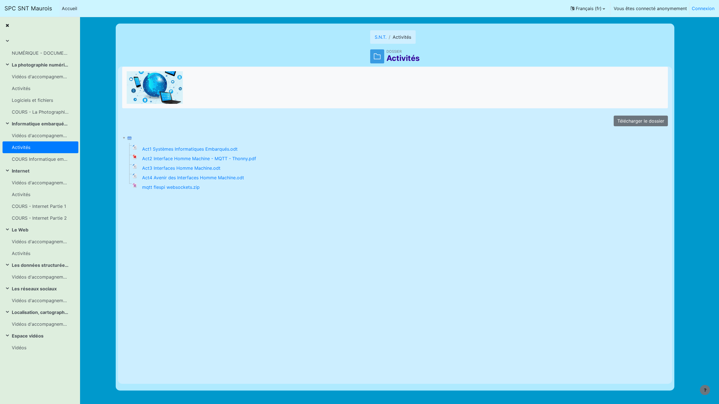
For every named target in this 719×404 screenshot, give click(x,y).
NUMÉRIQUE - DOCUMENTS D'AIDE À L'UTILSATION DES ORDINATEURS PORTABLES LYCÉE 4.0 (40, 53)
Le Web (20, 230)
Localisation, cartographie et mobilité (40, 312)
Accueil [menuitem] (69, 8)
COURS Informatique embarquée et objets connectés (40, 159)
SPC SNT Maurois (28, 8)
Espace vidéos (28, 336)
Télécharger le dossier (640, 121)
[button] (587, 8)
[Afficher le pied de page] (705, 390)
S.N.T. (380, 37)
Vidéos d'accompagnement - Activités (40, 300)
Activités (21, 88)
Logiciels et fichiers (32, 100)
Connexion (703, 8)
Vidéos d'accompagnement (40, 76)
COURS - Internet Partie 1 (39, 206)
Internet (20, 171)
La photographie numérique (40, 65)
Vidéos (19, 347)
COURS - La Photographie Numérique (40, 112)
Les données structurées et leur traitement (40, 265)
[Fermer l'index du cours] (7, 25)
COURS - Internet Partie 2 (39, 218)
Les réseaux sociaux (34, 288)
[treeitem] (40, 47)
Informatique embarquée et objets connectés (40, 124)
